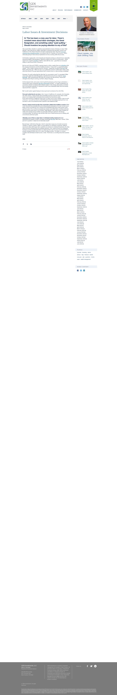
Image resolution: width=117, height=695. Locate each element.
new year (79, 257)
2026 (30, 18)
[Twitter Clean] (91, 666)
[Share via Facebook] (23, 144)
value (78, 259)
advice (89, 252)
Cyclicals (79, 252)
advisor (79, 254)
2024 (41, 18)
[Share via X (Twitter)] (27, 144)
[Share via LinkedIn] (31, 144)
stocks (92, 257)
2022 (53, 18)
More (64, 18)
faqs (83, 254)
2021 (58, 18)
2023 (47, 18)
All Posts (23, 18)
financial (87, 254)
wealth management (85, 259)
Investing (84, 252)
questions (87, 257)
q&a (83, 257)
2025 (36, 18)
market (91, 254)
